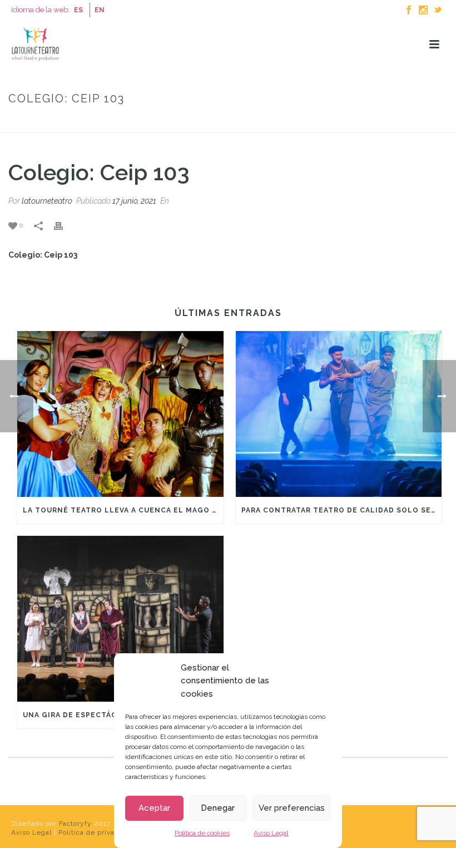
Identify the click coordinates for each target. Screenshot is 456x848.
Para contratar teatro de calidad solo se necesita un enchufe (341, 510)
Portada (350, 122)
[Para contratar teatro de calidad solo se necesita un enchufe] (339, 414)
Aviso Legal (271, 833)
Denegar (218, 808)
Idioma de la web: (40, 10)
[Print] (64, 225)
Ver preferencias (292, 808)
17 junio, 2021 (134, 200)
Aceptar (154, 808)
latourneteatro (47, 200)
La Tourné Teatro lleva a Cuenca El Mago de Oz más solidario (123, 510)
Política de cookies (202, 833)
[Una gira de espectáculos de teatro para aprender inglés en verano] (120, 619)
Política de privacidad (97, 832)
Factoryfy (76, 823)
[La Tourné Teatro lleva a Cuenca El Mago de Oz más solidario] (120, 414)
